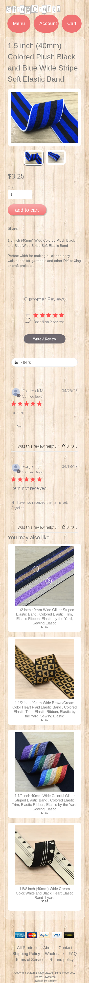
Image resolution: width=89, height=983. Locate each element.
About (48, 948)
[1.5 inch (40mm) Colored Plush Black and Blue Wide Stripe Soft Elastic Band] (34, 158)
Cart (71, 23)
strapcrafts (42, 972)
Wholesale (54, 954)
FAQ (73, 954)
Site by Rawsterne (45, 976)
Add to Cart (27, 210)
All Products (27, 948)
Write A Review (44, 339)
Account (48, 23)
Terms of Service (29, 960)
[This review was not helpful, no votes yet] (72, 446)
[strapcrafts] (44, 11)
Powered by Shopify (45, 980)
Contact (65, 948)
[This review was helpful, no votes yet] (63, 446)
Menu (19, 23)
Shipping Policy (26, 954)
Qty (10, 187)
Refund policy (61, 960)
